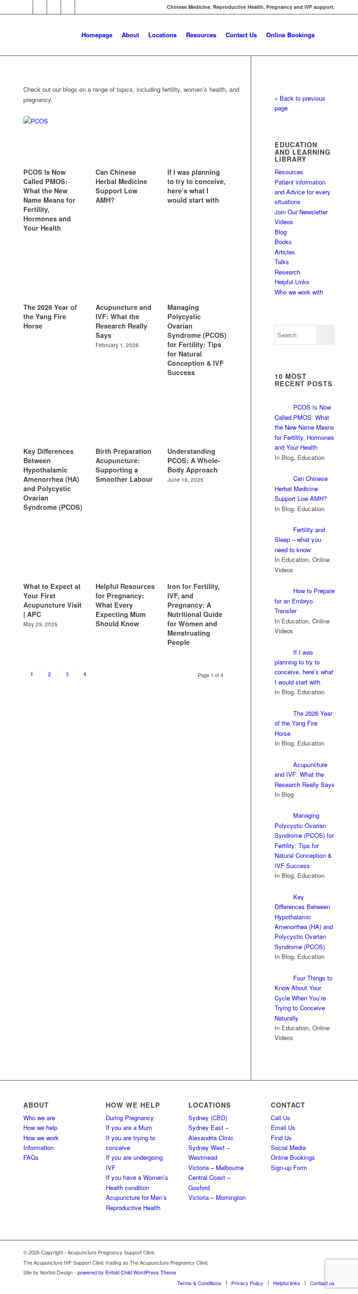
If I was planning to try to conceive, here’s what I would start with (196, 186)
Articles (285, 251)
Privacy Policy (247, 1283)
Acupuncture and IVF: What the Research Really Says (123, 321)
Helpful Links (292, 281)
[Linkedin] (68, 7)
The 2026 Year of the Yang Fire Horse (50, 316)
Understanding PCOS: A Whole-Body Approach (193, 460)
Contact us (322, 1283)
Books (283, 241)
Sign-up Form (289, 1167)
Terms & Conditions (199, 1283)
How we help (40, 1127)
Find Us (281, 1137)
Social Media (288, 1147)
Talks (282, 261)
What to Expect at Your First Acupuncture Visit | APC (52, 600)
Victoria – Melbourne (216, 1167)
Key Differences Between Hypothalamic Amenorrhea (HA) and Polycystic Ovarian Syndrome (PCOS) (53, 479)
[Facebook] (54, 7)
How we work (41, 1137)
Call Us (280, 1117)
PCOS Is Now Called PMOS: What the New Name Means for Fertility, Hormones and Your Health (49, 200)
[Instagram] (40, 7)
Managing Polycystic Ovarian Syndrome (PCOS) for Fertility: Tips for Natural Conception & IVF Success (197, 339)
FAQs (31, 1157)
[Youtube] (82, 7)
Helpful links (286, 1283)
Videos (284, 221)
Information (38, 1147)
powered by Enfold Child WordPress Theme (126, 1272)
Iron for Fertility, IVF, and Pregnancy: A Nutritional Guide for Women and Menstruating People (194, 614)
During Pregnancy (130, 1117)
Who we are (39, 1117)
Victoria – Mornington (217, 1197)
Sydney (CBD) (207, 1117)
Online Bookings (293, 1157)
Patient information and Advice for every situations (302, 192)
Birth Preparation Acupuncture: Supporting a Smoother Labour (124, 465)
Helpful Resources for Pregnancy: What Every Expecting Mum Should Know (125, 605)
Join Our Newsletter (301, 211)
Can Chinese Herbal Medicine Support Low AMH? (121, 186)
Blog (281, 231)
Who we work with (299, 292)
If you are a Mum (129, 1127)
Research (287, 271)
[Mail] (26, 7)
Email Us (283, 1127)
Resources (289, 171)
